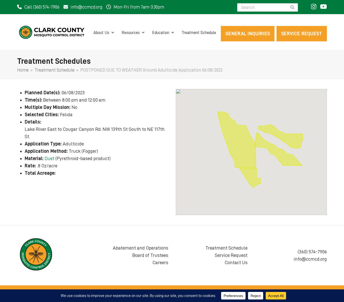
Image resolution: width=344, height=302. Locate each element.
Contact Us (236, 262)
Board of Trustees (150, 255)
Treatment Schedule (226, 247)
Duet (49, 158)
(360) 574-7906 (312, 251)
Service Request (231, 255)
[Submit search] (292, 7)
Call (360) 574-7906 (41, 7)
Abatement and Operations (140, 247)
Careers (160, 262)
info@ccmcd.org (86, 7)
